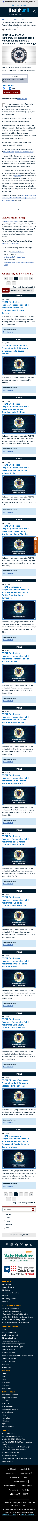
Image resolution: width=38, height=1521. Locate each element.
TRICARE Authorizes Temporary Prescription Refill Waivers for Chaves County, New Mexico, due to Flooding (15, 530)
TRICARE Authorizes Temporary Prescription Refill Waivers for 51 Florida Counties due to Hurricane (15, 901)
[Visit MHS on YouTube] (26, 1245)
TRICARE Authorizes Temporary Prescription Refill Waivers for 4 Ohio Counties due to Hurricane (15, 962)
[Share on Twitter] (7, 88)
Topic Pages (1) (27, 290)
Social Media (5, 1385)
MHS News (6, 1371)
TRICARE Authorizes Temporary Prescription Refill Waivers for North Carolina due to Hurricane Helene (15, 718)
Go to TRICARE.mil (7, 1433)
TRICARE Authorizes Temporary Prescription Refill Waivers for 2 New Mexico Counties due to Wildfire (15, 840)
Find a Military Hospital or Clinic (11, 1436)
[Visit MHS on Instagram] (7, 1245)
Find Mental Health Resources (10, 1453)
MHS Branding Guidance (9, 1299)
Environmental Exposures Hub (10, 1341)
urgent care (17, 176)
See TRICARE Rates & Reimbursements (14, 1450)
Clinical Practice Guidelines (10, 1395)
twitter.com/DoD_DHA (17, 252)
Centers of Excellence (8, 1350)
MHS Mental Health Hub (9, 1338)
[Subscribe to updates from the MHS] (31, 1245)
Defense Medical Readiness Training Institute (15, 1314)
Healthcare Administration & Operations (13, 1344)
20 (8, 283)
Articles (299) (15, 290)
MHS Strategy (6, 1290)
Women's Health (6, 1367)
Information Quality (10, 1486)
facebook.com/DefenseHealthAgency (14, 257)
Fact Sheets (5, 1401)
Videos (8, 1228)
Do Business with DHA (8, 1456)
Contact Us (5, 1302)
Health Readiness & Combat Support (12, 1347)
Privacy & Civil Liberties (9, 1358)
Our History (5, 1296)
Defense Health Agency (11, 221)
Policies (4, 1415)
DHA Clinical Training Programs (11, 1308)
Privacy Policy (24, 1469)
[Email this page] (13, 88)
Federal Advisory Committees (10, 1293)
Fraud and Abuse (25, 1473)
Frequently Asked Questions (10, 1409)
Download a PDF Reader (9, 1515)
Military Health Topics (10, 1326)
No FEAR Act (10, 1473)
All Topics (4, 1329)
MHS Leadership (6, 1284)
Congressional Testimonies (9, 1398)
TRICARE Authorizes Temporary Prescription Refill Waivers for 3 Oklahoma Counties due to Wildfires (15, 408)
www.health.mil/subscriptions (10, 244)
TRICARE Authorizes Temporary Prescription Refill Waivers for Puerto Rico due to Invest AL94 (15, 469)
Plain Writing (12, 1490)
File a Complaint (6, 1461)
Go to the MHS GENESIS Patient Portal (13, 1439)
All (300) (5, 290)
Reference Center (8, 1392)
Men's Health (5, 1364)
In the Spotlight (6, 1382)
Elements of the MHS (8, 1287)
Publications (5, 1421)
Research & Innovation (8, 1361)
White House (14, 1494)
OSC (24, 1494)
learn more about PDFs (27, 1515)
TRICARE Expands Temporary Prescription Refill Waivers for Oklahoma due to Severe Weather (15, 349)
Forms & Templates (7, 1406)
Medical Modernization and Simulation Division (15, 1323)
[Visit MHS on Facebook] (16, 1245)
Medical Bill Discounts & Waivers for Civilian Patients (17, 1355)
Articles (8, 1214)
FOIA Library (5, 1404)
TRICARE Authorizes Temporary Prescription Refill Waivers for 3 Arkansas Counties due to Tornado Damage (15, 307)
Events (8, 1218)
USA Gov (24, 1490)
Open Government (26, 1486)
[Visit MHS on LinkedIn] (12, 1245)
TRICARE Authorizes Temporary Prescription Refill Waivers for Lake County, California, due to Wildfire (15, 1023)
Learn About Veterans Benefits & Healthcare (14, 1447)
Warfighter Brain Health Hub (10, 1335)
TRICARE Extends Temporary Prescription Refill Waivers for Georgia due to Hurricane (15, 1083)
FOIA (24, 1477)
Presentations (6, 1418)
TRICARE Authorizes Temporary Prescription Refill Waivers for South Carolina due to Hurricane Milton (15, 779)
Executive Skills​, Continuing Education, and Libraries (17, 1317)
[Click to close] (35, 538)
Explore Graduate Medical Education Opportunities (16, 1459)
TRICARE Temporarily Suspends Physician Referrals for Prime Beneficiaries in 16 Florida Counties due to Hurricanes (15, 592)
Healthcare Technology (8, 1353)
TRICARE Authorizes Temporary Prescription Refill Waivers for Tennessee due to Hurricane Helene (15, 657)
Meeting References (7, 1412)
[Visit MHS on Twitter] (21, 1245)
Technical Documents (8, 1427)
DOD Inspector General (18, 1482)
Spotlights (9, 1225)
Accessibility (13, 1477)
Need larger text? (11, 29)
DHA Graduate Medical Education (11, 1311)
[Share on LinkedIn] (10, 88)
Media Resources (22, 99)
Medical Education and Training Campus (13, 1320)
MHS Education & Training (12, 1305)
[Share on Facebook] (4, 88)
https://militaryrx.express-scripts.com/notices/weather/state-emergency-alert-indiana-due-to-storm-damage (19, 198)
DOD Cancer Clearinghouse (10, 1332)
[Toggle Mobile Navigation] (3, 12)
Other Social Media (12, 92)
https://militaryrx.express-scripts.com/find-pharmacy (18, 152)
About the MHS (7, 1281)
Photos (8, 1221)
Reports (4, 1424)
